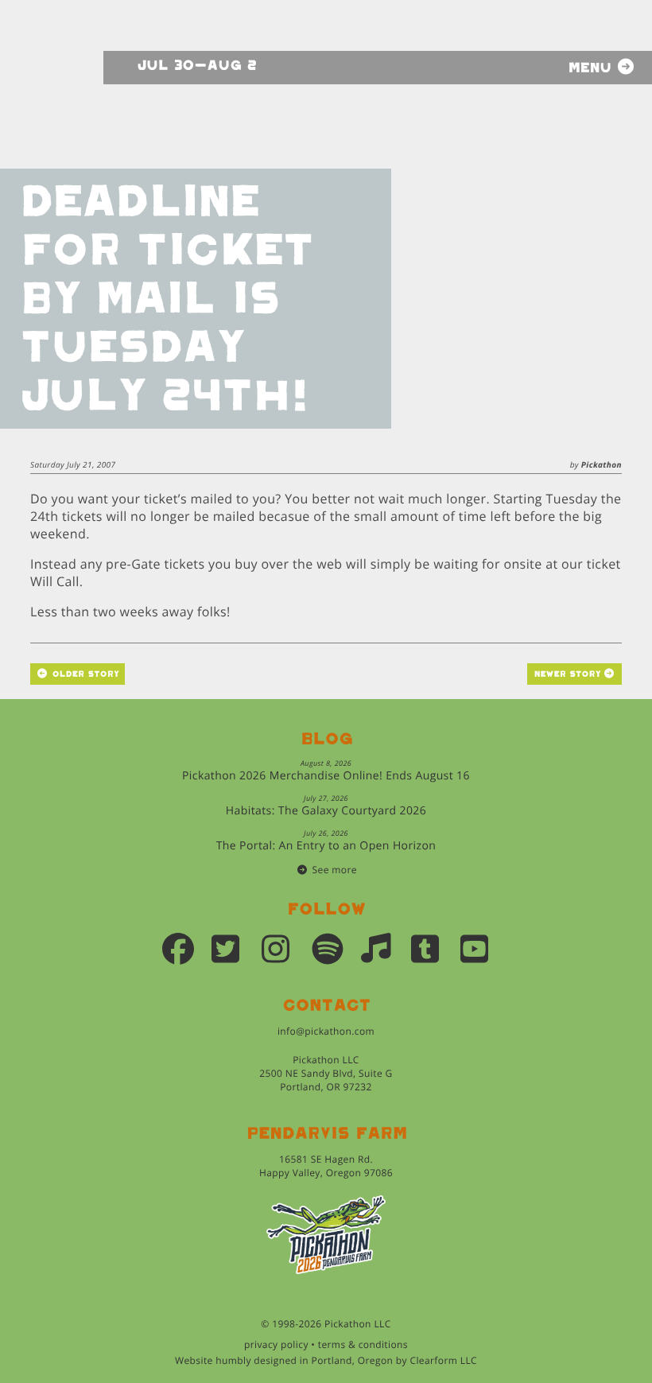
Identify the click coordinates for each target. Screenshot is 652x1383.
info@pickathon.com (326, 1031)
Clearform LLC (443, 1360)
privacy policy (276, 1344)
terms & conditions (363, 1344)
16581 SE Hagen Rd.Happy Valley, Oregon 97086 (326, 1165)
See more (334, 869)
